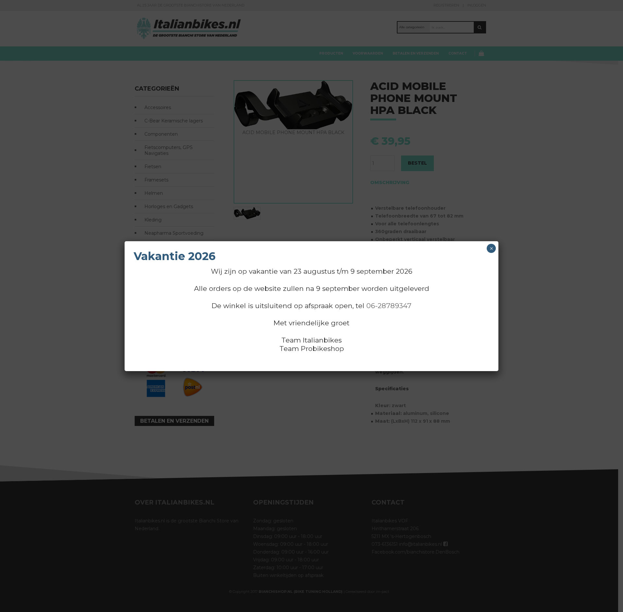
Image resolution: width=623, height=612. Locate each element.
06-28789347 (388, 306)
